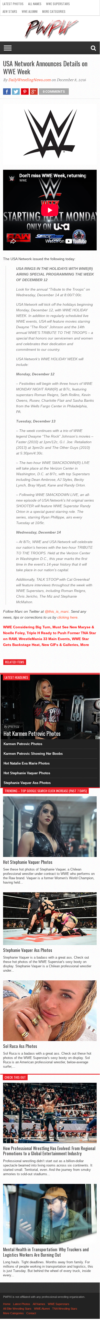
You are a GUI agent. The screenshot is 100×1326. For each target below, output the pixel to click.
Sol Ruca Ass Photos (20, 1046)
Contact (31, 1313)
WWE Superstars (58, 4)
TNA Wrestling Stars (64, 1308)
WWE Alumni (30, 11)
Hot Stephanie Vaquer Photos (27, 773)
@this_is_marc (57, 611)
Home (6, 1304)
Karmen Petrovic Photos (23, 744)
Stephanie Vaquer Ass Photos (27, 783)
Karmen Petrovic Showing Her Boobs (33, 754)
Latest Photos (13, 4)
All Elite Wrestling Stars (17, 1308)
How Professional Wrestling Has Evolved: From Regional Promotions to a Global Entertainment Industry (49, 1151)
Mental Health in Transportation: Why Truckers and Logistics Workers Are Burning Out (46, 1252)
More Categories (53, 11)
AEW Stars (10, 11)
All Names (34, 4)
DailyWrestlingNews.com (29, 80)
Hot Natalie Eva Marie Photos (27, 763)
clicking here (67, 617)
